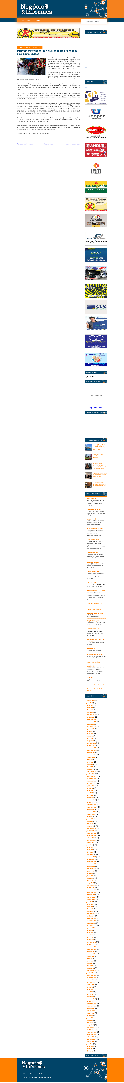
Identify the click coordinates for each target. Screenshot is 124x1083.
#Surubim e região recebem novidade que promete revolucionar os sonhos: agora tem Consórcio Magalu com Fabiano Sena (96, 595)
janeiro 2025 (90, 745)
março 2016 (90, 996)
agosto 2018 (90, 928)
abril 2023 (90, 795)
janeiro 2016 (90, 1001)
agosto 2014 (90, 1041)
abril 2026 (90, 710)
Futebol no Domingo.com (95, 654)
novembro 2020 (91, 864)
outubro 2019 (91, 895)
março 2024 (90, 769)
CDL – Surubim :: (92, 583)
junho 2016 (90, 989)
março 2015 (90, 1025)
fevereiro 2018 (91, 942)
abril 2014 (90, 1051)
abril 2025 (90, 738)
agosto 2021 (90, 842)
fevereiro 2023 (91, 800)
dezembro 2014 (91, 1032)
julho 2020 (90, 873)
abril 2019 (90, 909)
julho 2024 (90, 760)
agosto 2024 (90, 757)
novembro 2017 (91, 949)
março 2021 (90, 854)
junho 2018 (90, 932)
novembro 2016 (91, 977)
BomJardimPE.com (93, 540)
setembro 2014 (91, 1039)
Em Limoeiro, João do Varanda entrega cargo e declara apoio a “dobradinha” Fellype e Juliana (95, 556)
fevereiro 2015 (91, 1027)
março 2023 (90, 797)
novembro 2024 (91, 750)
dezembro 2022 (91, 805)
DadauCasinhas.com (93, 628)
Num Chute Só (91, 677)
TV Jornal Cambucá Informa (96, 590)
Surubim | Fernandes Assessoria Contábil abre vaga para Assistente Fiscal (99, 484)
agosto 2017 (90, 956)
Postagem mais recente (25, 144)
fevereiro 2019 (91, 913)
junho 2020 (90, 876)
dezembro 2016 (91, 975)
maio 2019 (90, 906)
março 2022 (90, 826)
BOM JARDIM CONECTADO (95, 603)
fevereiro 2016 (91, 999)
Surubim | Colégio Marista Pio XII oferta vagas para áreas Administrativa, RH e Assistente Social (99, 447)
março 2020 (90, 883)
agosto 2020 (90, 871)
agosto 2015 (90, 1013)
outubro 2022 (91, 809)
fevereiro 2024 (91, 771)
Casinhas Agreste (93, 571)
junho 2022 (90, 819)
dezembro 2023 (91, 776)
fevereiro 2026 (91, 715)
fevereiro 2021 (91, 857)
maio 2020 (90, 878)
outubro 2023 (91, 781)
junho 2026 (90, 705)
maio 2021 (90, 850)
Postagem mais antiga (72, 144)
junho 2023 (90, 790)
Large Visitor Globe (95, 408)
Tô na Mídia (91, 648)
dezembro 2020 (91, 861)
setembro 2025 (91, 726)
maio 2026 (90, 707)
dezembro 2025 (91, 719)
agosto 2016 (90, 985)
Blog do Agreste (92, 552)
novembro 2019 (91, 892)
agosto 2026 (90, 700)
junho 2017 (90, 961)
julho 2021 (90, 845)
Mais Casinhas (91, 498)
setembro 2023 (91, 783)
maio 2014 (90, 1048)
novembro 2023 (91, 778)
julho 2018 (90, 930)
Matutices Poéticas (93, 662)
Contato (37, 20)
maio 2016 (90, 992)
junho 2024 (90, 762)
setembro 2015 (91, 1011)
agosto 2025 (90, 729)
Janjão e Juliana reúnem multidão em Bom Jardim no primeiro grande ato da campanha (96, 565)
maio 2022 (90, 821)
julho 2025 (90, 731)
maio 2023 (90, 793)
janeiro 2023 (90, 802)
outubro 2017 (91, 951)
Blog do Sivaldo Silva (93, 562)
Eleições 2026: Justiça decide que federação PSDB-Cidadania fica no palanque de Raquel (96, 513)
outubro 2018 (91, 923)
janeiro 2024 (90, 774)
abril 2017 (90, 966)
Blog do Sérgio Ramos (94, 509)
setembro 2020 (91, 868)
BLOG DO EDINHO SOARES (95, 528)
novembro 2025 (91, 722)
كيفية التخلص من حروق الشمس (94, 650)
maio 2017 (90, 963)
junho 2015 (90, 1018)
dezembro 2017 (91, 947)
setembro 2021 (91, 840)
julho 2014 (90, 1044)
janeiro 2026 (90, 717)
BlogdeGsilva (91, 666)
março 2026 (90, 712)
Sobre (29, 20)
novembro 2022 (91, 807)
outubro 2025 (91, 724)
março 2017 (90, 968)
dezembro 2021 (91, 833)
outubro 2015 (91, 1008)
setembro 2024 (91, 755)
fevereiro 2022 (91, 828)
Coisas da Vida (91, 519)
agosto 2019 (90, 899)
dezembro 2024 (91, 748)
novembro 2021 (91, 835)
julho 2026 (90, 703)
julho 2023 (90, 788)
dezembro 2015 (91, 1003)
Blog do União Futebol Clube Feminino (96, 640)
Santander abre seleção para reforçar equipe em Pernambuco (99, 456)
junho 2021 (90, 847)
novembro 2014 (91, 1034)
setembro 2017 (91, 954)
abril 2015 (90, 1022)
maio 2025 (90, 736)
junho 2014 (90, 1046)
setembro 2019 (91, 897)
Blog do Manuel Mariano (95, 613)
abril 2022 (90, 823)
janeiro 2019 (90, 916)
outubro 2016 (91, 980)
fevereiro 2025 (91, 743)
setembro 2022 (91, 812)
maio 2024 (90, 764)
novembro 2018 (91, 921)
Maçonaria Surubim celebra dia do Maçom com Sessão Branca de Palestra (100, 474)
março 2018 (90, 940)
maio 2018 (90, 935)
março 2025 (90, 741)
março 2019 (90, 911)
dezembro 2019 (91, 890)
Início (22, 20)
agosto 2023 (90, 786)
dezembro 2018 (91, 918)
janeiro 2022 (90, 831)
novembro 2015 (91, 1006)
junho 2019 (90, 904)
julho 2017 (90, 958)
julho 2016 (90, 987)
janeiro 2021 (90, 859)
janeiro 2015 (90, 1030)
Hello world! (90, 605)
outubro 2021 (91, 838)
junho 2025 (90, 733)
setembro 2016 (91, 982)
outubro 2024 (91, 752)
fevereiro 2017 (91, 970)
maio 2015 (90, 1020)
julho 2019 (90, 902)
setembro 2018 (91, 925)
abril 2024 (90, 767)
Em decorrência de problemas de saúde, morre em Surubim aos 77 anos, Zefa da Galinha (99, 466)
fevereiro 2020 (91, 885)
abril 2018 (90, 937)
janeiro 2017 (90, 973)
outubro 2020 (91, 866)
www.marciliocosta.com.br (96, 685)
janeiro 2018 (90, 944)
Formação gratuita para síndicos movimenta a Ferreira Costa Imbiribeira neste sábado (95, 522)
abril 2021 (90, 852)
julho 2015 (90, 1015)
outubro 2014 (91, 1037)
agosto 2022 (90, 814)
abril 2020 (90, 880)
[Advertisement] (99, 73)
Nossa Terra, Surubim (94, 609)
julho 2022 (90, 816)
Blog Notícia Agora (93, 621)
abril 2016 (90, 994)
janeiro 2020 (90, 887)
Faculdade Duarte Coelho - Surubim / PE (95, 689)
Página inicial (48, 144)
